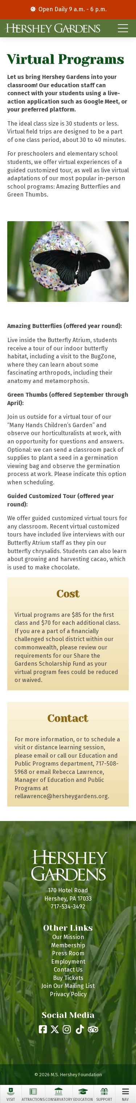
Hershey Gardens (52, 28)
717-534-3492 (68, 906)
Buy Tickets (68, 977)
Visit (11, 1100)
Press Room (68, 953)
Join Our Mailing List (68, 985)
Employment (68, 961)
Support (104, 1100)
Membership (68, 945)
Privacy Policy (68, 994)
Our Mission (68, 937)
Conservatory (58, 1100)
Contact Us (68, 969)
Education (83, 1100)
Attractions (33, 1100)
